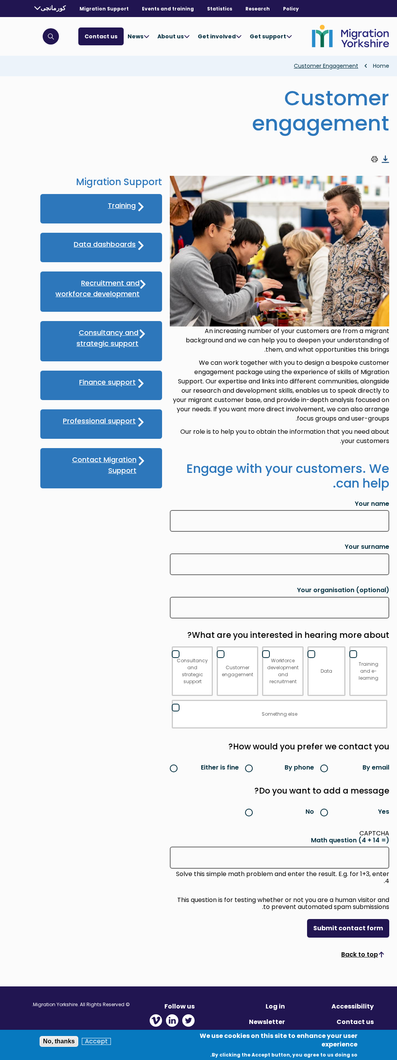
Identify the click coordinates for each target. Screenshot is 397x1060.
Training (122, 205)
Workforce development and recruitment (283, 671)
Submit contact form (348, 928)
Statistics (219, 8)
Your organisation (343, 590)
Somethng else (279, 714)
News (135, 36)
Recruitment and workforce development (97, 288)
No (310, 811)
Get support (268, 36)
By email (375, 767)
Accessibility (352, 1006)
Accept (96, 1041)
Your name (372, 503)
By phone (299, 767)
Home (381, 66)
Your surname (367, 546)
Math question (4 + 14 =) (350, 840)
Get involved (217, 36)
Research (257, 8)
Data (326, 671)
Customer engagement (237, 671)
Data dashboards (105, 244)
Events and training (168, 8)
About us (170, 36)
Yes (383, 811)
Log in (275, 1006)
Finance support (107, 382)
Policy (291, 8)
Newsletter (267, 1021)
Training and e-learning (368, 671)
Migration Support (104, 8)
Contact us (101, 36)
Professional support (99, 421)
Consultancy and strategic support (192, 671)
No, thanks (59, 1041)
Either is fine (220, 767)
